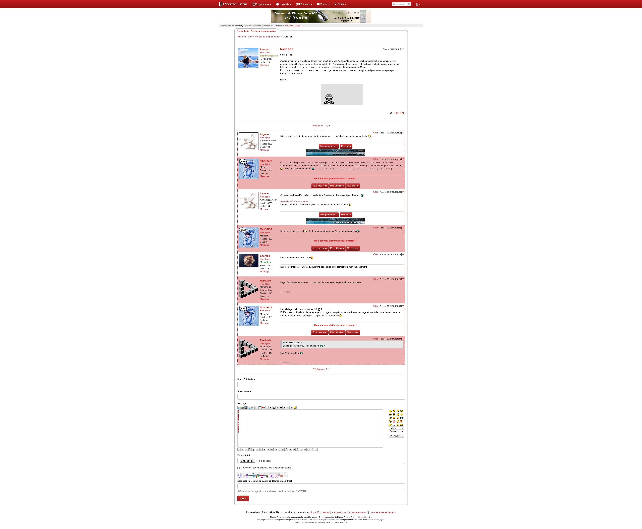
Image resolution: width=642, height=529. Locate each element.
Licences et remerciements (382, 512)
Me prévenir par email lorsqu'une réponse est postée (266, 467)
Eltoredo (265, 255)
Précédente (318, 125)
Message (264, 65)
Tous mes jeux (320, 185)
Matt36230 (266, 160)
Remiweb (265, 280)
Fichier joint (398, 113)
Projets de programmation (267, 36)
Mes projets (352, 185)
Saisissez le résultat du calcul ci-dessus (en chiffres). (264, 481)
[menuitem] (262, 4)
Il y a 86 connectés (320, 512)
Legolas (264, 134)
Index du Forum (245, 36)
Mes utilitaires (337, 185)
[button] (262, 4)
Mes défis (346, 146)
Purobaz (265, 49)
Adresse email (244, 391)
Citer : (376, 132)
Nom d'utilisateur (246, 379)
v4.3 (262, 512)
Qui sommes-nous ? (358, 512)
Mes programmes (328, 146)
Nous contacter (339, 512)
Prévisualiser (396, 436)
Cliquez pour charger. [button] (292, 25)
